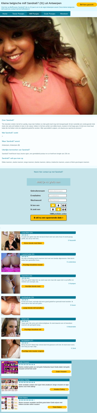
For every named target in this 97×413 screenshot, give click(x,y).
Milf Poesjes (34, 14)
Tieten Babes (57, 407)
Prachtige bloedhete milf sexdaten (33, 330)
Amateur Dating (59, 389)
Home (5, 14)
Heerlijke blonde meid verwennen (32, 286)
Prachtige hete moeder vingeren (33, 351)
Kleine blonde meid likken (33, 243)
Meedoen (64, 14)
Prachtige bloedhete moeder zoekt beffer (33, 265)
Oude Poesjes (49, 14)
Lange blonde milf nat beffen (33, 308)
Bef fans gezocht (86, 5)
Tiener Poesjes (18, 14)
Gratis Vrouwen (61, 371)
